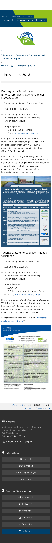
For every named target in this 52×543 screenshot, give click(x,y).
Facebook (25, 524)
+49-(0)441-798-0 (15, 436)
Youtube (26, 517)
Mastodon (26, 510)
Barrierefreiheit (26, 465)
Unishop (26, 531)
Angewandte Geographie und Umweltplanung (23, 20)
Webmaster (16, 405)
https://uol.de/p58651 (34, 408)
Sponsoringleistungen (26, 472)
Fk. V (4, 16)
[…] (2, 51)
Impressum (26, 479)
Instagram (26, 497)
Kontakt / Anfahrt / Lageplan (19, 441)
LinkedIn (26, 504)
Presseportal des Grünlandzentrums (24, 319)
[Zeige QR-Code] (48, 408)
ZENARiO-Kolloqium (22, 16)
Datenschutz (26, 459)
